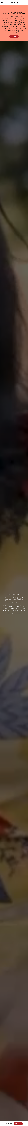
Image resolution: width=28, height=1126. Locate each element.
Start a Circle (14, 36)
